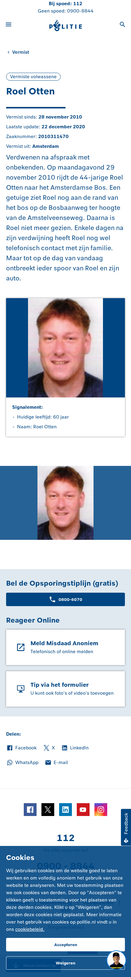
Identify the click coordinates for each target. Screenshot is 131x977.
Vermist (20, 52)
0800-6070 (70, 599)
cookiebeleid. (29, 929)
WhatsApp (22, 762)
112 (77, 3)
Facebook (21, 748)
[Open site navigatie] (8, 25)
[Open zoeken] (122, 25)
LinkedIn (75, 748)
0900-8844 (80, 11)
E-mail (56, 762)
